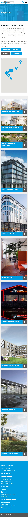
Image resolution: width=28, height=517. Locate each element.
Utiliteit (5, 53)
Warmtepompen (6, 507)
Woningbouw (16, 53)
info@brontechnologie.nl (8, 470)
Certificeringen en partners (9, 494)
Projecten (4, 493)
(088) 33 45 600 (6, 468)
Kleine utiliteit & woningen (10, 49)
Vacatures (4, 496)
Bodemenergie (6, 502)
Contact (4, 489)
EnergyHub (5, 504)
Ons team (4, 491)
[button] (6, 73)
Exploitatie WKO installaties (9, 506)
